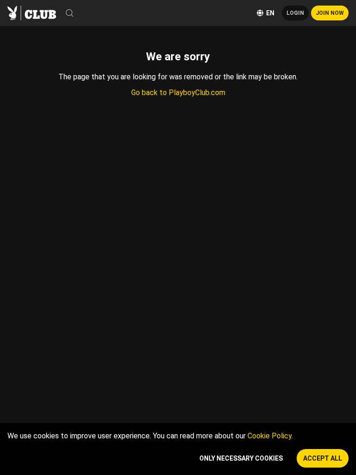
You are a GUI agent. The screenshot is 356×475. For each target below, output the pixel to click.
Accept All (322, 458)
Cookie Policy (270, 435)
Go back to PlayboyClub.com (178, 92)
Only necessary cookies (241, 458)
